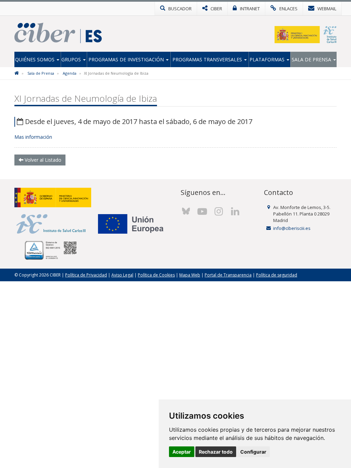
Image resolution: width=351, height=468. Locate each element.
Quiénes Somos (35, 59)
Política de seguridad (276, 275)
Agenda (69, 73)
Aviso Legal (122, 275)
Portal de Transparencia (228, 275)
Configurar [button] (253, 452)
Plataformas (268, 59)
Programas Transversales (207, 59)
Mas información (33, 137)
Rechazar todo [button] (216, 452)
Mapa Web (189, 275)
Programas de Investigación (126, 59)
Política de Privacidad (86, 275)
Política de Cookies (156, 275)
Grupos (71, 59)
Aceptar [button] (181, 452)
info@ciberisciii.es (292, 228)
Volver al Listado (42, 160)
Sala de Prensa (312, 59)
